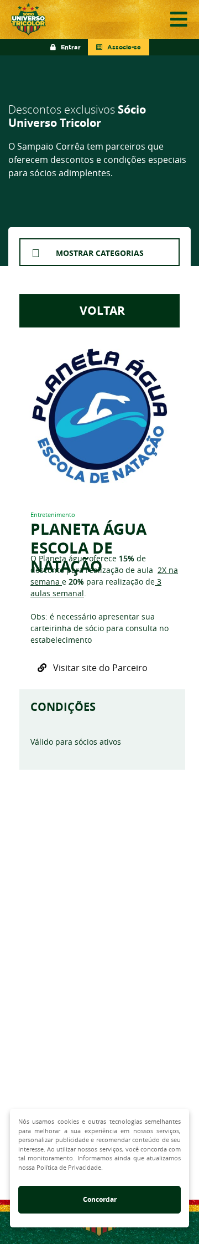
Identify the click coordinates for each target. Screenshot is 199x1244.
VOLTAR (99, 311)
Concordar (100, 1199)
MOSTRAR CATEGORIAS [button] (100, 253)
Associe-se (121, 47)
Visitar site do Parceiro (97, 668)
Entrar (68, 47)
